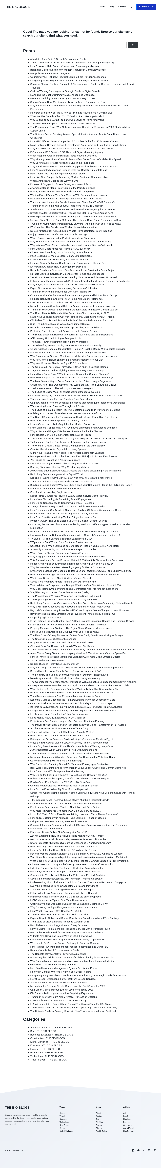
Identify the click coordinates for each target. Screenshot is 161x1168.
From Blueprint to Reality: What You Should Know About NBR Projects (68, 624)
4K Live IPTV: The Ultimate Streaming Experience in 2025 (61, 538)
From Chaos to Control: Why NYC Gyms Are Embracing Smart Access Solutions (73, 427)
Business (63, 1119)
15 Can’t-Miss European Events (47, 660)
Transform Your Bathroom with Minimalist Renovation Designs (63, 997)
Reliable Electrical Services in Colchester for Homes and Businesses (67, 274)
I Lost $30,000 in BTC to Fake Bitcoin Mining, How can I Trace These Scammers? (74, 814)
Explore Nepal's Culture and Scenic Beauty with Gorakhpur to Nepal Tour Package (74, 918)
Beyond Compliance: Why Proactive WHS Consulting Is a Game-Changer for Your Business (79, 610)
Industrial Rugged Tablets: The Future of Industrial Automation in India (67, 868)
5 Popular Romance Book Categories (50, 73)
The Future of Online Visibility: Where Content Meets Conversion (65, 392)
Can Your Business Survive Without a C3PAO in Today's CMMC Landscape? (71, 703)
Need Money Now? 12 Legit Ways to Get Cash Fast (58, 717)
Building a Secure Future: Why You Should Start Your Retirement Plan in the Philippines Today (81, 485)
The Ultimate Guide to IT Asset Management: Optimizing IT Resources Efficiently (73, 1007)
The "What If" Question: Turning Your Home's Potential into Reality (66, 345)
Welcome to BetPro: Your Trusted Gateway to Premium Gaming (64, 943)
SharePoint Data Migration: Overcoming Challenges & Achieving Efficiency (70, 843)
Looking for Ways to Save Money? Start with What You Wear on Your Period (71, 477)
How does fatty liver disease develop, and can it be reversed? (63, 846)
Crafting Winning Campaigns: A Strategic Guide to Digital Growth (65, 91)
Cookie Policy (101, 1131)
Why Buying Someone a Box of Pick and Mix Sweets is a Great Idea (67, 284)
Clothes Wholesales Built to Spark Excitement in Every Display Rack (67, 939)
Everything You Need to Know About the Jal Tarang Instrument (64, 886)
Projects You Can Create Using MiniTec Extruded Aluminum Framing (67, 721)
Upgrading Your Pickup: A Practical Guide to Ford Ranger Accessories (68, 77)
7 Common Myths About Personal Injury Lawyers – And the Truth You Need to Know (75, 223)
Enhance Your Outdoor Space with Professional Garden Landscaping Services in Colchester (80, 281)
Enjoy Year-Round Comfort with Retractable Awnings (58, 234)
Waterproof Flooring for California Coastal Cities (55, 488)
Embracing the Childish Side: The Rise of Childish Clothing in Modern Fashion (72, 957)
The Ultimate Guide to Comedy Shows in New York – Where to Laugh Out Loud (73, 1011)
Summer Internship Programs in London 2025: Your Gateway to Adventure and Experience (79, 825)
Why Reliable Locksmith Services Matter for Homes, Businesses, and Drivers (71, 148)
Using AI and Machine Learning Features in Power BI (59, 821)
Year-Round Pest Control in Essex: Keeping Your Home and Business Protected (73, 277)
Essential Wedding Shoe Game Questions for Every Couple (62, 98)
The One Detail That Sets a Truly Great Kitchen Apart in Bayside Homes (69, 367)
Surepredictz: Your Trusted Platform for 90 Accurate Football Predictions (69, 875)
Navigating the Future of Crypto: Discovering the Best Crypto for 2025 (67, 986)
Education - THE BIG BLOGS (46, 1045)
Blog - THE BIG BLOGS (43, 1031)
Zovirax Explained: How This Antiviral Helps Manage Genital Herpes (67, 835)
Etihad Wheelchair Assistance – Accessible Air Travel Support (63, 893)
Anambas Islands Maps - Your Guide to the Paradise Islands (62, 188)
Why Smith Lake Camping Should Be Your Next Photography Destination (69, 764)
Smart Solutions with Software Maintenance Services (58, 982)
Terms (98, 1119)
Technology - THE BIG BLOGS (47, 1056)
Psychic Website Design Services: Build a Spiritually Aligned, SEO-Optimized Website (76, 853)
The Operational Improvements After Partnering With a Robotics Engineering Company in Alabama (83, 682)
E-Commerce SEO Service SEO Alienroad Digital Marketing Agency (66, 152)
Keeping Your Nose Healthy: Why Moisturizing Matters (59, 467)
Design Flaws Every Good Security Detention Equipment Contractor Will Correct (73, 710)
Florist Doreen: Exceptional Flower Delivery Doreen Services (63, 979)
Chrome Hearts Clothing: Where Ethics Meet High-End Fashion (64, 785)
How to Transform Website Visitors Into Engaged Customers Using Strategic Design (75, 656)
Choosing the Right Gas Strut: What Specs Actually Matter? (62, 732)
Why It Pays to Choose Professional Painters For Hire (59, 553)
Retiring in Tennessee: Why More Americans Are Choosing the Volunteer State (72, 757)
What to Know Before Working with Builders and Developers (62, 889)
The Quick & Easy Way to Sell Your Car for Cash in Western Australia (67, 506)
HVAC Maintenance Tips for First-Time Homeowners (58, 900)
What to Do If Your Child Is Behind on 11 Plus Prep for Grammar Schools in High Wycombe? (79, 861)
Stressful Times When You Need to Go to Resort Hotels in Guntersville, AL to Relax (74, 546)
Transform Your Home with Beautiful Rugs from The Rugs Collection (66, 205)
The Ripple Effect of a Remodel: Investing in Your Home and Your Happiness (71, 334)
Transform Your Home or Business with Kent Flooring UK (60, 291)
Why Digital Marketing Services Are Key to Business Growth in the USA (68, 775)
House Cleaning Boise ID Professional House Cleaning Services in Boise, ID (71, 563)
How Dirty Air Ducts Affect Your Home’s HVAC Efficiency (60, 248)
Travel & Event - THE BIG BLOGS (48, 1059)
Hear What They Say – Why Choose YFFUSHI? (56, 911)
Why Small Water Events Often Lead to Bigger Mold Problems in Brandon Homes (74, 166)
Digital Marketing (66, 1131)
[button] (131, 7)
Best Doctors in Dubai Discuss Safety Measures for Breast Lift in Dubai (68, 839)
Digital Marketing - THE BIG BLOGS (49, 1042)
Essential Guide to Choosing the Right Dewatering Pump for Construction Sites (72, 699)
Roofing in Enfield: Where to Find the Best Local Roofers (60, 971)
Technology (64, 1122)
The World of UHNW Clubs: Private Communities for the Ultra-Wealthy (68, 445)
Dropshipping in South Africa (45, 617)
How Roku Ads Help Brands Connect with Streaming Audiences (64, 66)
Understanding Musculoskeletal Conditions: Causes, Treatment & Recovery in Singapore (78, 882)
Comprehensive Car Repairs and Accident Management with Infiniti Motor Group (73, 295)
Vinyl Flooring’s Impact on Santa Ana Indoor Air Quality (59, 592)
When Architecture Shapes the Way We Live (54, 180)
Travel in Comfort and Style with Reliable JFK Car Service (61, 481)
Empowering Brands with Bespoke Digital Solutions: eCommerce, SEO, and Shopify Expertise (81, 571)
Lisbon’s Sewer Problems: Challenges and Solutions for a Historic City (68, 263)
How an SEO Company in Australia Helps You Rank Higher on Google (68, 818)
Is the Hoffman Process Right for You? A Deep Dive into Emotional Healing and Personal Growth (82, 621)
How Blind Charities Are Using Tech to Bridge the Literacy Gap (63, 517)
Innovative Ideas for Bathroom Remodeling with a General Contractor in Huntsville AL (76, 535)
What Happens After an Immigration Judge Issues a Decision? (63, 155)
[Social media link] (133, 1150)
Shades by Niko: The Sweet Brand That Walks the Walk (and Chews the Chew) (73, 384)
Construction (64, 1128)
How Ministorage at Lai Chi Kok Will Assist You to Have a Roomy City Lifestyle (72, 377)
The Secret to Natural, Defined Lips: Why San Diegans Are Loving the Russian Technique (78, 438)
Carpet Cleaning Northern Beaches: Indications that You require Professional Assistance (77, 402)
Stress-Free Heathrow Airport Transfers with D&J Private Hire (63, 581)
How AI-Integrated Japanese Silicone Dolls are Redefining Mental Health (69, 170)
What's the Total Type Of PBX (46, 828)
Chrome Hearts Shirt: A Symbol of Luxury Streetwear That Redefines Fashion (71, 864)
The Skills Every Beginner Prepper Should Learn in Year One (63, 123)
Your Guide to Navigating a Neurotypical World (55, 460)
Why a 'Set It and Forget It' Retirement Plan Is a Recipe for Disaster (66, 431)
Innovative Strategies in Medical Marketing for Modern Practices (64, 463)
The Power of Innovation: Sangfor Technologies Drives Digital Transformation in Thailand (78, 725)
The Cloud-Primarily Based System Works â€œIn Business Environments (70, 753)
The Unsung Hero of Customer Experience (53, 639)
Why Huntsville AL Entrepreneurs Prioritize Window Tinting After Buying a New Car (74, 689)
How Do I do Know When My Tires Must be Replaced (59, 789)
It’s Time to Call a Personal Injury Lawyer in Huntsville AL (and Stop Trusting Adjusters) (76, 707)
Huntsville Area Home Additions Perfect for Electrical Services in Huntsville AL (72, 692)
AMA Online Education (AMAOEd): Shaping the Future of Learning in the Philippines (75, 470)
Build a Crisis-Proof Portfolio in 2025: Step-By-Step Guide (61, 782)
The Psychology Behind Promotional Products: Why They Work (64, 599)
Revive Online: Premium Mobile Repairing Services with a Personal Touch (70, 928)
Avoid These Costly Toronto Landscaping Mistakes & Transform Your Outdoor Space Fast (78, 653)
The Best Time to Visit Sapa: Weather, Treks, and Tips (59, 914)
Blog (112, 7)
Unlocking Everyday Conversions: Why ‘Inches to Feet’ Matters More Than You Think (76, 395)
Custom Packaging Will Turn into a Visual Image (56, 760)
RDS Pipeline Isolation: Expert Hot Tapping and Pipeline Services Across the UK (73, 216)
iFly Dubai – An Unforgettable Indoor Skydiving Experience (62, 993)
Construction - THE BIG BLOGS (47, 1038)
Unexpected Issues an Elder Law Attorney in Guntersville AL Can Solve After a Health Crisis (79, 685)
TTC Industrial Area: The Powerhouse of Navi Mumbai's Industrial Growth (69, 800)
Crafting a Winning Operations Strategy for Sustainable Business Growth (69, 903)
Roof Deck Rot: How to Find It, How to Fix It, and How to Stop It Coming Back (71, 112)
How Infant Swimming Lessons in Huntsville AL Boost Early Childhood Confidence (74, 574)
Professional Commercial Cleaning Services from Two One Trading (66, 198)
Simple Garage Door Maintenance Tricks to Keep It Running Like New (68, 102)
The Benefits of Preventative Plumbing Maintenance (58, 954)
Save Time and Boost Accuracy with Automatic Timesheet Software (66, 878)
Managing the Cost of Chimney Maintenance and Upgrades (62, 95)
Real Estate (64, 1125)
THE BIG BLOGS (17, 7)
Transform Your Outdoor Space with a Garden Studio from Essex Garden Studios (74, 309)
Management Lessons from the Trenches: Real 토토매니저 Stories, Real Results (73, 456)
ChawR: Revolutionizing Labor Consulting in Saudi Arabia (61, 252)
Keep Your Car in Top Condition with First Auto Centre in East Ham (66, 302)
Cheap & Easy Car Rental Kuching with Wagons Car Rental (62, 646)
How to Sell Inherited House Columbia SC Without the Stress (63, 850)
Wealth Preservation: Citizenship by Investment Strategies (61, 388)
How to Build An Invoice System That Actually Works (58, 420)
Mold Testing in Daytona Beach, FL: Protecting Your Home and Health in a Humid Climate (78, 145)
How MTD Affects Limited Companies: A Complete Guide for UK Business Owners (74, 141)
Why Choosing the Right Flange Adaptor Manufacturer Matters (63, 907)
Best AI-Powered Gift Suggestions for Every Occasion (59, 925)
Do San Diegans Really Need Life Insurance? (54, 664)
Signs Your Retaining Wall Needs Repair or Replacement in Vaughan (67, 453)
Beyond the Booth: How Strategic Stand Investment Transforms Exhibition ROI (72, 614)
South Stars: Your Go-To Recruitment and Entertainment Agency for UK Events (72, 209)
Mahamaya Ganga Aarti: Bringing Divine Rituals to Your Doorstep (65, 871)
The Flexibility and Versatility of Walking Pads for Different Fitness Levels (69, 674)
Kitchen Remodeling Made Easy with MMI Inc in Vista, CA (61, 259)
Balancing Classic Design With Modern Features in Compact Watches (68, 69)
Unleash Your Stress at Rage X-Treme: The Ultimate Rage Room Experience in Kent (75, 220)
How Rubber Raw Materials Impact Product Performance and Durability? (69, 946)
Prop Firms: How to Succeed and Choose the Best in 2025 (61, 642)
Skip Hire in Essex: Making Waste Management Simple (60, 324)
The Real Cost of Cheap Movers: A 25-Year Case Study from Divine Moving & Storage (76, 635)
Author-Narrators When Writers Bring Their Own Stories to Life (63, 750)
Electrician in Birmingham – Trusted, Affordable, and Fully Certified (65, 807)
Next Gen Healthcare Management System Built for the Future (63, 968)
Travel (62, 1116)
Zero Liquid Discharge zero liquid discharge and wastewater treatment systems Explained (78, 857)
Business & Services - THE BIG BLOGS (51, 1034)
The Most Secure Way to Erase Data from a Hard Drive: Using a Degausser (71, 381)
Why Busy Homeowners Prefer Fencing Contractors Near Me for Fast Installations (74, 589)
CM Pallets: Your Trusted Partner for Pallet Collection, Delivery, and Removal (71, 320)
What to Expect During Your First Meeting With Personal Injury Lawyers (68, 195)
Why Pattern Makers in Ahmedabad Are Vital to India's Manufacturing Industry (72, 961)
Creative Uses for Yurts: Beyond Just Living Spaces (58, 449)
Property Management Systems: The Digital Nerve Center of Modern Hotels (71, 628)
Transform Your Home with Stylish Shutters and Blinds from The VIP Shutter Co (72, 202)
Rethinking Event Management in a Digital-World (56, 474)
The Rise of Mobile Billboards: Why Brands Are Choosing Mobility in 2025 (69, 313)
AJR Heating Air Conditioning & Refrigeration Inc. (56, 338)
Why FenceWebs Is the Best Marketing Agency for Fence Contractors (67, 567)
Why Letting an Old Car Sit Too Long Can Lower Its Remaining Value (67, 120)
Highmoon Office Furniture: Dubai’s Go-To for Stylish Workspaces (65, 896)
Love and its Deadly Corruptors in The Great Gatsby (58, 1000)
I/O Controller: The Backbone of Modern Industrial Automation (63, 227)
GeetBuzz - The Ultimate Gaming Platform (53, 964)
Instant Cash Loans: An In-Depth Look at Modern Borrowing (62, 424)
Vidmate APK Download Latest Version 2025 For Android (61, 936)
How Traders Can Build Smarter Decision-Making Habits (60, 435)
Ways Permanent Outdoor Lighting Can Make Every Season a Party (67, 370)
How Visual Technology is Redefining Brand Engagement (61, 499)
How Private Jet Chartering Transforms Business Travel (60, 735)
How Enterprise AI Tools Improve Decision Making (57, 771)
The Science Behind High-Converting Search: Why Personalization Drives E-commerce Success (82, 649)
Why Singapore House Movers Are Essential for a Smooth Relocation (67, 556)
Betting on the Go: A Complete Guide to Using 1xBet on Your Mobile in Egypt (71, 739)
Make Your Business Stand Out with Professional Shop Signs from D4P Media (72, 316)
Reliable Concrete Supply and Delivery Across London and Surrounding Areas (72, 306)
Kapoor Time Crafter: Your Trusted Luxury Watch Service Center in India (69, 495)
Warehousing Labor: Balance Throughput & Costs (57, 406)
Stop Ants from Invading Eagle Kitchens (51, 492)
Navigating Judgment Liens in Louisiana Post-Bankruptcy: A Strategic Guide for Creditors (78, 975)
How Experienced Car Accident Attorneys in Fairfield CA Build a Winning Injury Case (75, 510)
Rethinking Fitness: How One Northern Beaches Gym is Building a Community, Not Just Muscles (82, 603)
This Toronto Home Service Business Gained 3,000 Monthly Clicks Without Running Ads (78, 560)
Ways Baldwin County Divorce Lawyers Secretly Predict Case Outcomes (69, 742)
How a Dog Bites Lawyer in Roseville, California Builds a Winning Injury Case (71, 746)
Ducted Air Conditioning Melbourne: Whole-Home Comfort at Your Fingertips (71, 231)
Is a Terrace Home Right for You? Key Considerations (59, 714)
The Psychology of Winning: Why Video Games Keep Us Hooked (65, 596)
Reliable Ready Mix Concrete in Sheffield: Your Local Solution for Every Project (72, 270)
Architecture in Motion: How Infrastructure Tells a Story (59, 728)
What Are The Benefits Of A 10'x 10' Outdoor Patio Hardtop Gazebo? (67, 116)
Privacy (99, 1125)
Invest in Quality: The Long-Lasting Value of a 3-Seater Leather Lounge (68, 520)
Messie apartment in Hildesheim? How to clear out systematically (65, 678)
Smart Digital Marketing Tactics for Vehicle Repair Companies (63, 549)
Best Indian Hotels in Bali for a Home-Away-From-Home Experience (66, 932)
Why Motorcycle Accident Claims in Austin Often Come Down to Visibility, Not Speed (75, 159)
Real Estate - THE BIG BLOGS (47, 1052)
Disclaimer (100, 1128)
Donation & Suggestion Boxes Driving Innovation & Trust (60, 184)
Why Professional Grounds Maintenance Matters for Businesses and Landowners (74, 356)
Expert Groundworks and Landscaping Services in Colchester (63, 288)
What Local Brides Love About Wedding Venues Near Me (61, 578)
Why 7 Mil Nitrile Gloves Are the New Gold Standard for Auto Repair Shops (70, 606)
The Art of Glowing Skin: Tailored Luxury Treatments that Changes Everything (72, 62)
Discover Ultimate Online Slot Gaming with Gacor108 (58, 832)
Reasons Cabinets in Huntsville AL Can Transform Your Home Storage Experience (74, 531)
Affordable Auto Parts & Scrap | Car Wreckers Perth (58, 59)
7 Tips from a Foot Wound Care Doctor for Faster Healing (61, 542)
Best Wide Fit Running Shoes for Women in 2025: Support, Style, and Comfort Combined (78, 767)
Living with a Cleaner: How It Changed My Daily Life (58, 266)
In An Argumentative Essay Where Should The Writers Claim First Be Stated (71, 1004)
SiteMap (99, 1122)
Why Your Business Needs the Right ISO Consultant (58, 363)
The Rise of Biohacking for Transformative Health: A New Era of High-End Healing (74, 417)
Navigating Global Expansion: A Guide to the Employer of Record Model (69, 80)
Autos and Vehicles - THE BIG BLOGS (51, 1027)
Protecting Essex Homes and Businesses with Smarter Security (64, 331)
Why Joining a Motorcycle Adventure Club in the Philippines (62, 163)
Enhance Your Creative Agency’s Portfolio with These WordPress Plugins (69, 778)
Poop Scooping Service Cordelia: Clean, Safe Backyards (61, 256)
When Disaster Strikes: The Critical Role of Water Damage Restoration (68, 352)
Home (103, 7)
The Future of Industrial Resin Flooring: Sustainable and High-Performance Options (75, 410)
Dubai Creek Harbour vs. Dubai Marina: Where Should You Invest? (66, 803)
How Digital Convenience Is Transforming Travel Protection (62, 503)
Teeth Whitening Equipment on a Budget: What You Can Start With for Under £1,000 (75, 585)
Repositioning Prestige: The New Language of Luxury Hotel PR (64, 513)
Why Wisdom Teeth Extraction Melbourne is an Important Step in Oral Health (71, 245)
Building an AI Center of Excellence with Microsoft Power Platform (65, 413)
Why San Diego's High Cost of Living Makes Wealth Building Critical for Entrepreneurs (76, 667)
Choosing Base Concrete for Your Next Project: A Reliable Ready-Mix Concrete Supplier (77, 349)
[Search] (133, 45)
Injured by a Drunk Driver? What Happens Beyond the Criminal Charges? (69, 374)
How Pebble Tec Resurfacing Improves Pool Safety (58, 173)
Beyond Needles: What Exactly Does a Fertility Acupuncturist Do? (65, 671)
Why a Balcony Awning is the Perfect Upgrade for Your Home (63, 238)
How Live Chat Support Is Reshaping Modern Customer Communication (69, 177)
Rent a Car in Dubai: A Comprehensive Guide (54, 950)
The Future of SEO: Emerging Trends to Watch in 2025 (59, 921)
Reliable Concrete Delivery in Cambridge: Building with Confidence (66, 327)
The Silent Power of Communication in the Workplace (59, 341)
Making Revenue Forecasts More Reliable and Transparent (62, 191)
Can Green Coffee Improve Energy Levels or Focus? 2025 (61, 989)
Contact (122, 7)
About (98, 1113)
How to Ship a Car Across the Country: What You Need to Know (64, 631)
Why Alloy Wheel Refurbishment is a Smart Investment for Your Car (66, 359)
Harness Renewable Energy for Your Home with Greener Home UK (66, 299)
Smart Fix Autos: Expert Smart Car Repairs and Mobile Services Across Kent (71, 213)
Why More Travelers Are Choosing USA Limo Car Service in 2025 (65, 810)
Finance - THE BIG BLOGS (45, 1049)
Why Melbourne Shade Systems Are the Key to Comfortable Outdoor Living (70, 241)
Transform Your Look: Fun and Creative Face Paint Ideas (61, 399)
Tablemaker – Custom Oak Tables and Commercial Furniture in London (68, 442)
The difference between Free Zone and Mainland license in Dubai (65, 696)
